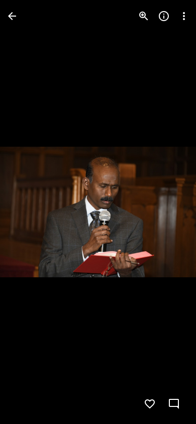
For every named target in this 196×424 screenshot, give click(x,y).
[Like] (150, 404)
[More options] (184, 16)
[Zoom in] (144, 16)
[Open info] (164, 16)
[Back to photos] (12, 16)
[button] (28, 212)
